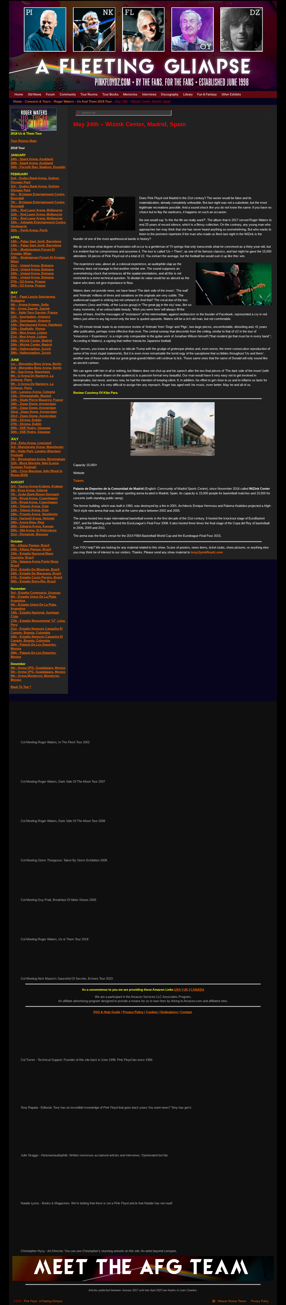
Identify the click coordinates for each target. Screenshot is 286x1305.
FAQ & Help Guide (106, 1012)
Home (18, 94)
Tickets (78, 480)
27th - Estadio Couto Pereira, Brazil (36, 577)
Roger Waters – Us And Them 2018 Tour (83, 101)
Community (68, 94)
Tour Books (110, 94)
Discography (169, 94)
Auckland (46, 163)
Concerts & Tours (38, 101)
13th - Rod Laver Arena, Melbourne (36, 218)
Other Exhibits (231, 94)
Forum (50, 94)
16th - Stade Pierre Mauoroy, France (37, 400)
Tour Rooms (89, 94)
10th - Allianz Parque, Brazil (31, 549)
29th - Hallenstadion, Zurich (31, 352)
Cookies (152, 1012)
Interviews (149, 94)
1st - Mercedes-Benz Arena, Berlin (36, 364)
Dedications (169, 1012)
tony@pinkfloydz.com (207, 552)
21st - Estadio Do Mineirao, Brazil (35, 569)
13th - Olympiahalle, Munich (31, 396)
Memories (130, 94)
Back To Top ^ (21, 687)
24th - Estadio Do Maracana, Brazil (36, 573)
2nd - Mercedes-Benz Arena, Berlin (36, 368)
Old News (34, 94)
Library (188, 94)
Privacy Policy (133, 1012)
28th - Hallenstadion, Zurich (31, 348)
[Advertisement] (172, 161)
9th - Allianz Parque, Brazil (30, 545)
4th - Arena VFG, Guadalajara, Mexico (38, 668)
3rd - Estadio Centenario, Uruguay (36, 592)
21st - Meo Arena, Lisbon (29, 336)
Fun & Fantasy (207, 94)
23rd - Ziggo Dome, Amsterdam (33, 416)
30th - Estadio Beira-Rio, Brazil (33, 581)
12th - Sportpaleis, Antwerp (30, 320)
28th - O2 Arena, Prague (28, 285)
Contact (186, 1012)
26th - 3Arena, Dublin (26, 420)
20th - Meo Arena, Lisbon (29, 332)
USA (177, 989)
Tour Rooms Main (24, 141)
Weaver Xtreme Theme (232, 1301)
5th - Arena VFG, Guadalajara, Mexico (38, 672)
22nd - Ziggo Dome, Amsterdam (34, 412)
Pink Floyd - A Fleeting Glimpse (43, 1301)
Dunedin (59, 167)
